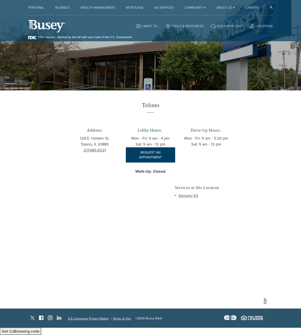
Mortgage (134, 7)
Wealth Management (97, 7)
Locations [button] (264, 26)
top (265, 301)
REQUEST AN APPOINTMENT (150, 154)
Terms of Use (122, 318)
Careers (252, 7)
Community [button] (193, 7)
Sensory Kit (188, 195)
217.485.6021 (95, 150)
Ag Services (164, 7)
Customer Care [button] (230, 26)
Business (62, 7)
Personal (36, 7)
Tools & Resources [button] (187, 26)
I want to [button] (149, 26)
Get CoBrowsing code (20, 331)
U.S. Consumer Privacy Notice (88, 318)
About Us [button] (224, 7)
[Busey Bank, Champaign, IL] (46, 26)
